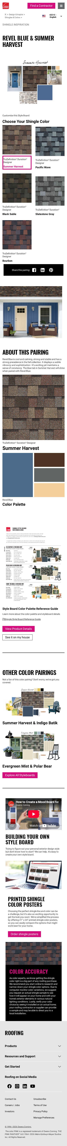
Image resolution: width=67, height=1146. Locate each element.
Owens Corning (5, 5)
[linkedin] (25, 1086)
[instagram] (17, 1086)
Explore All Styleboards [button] (20, 775)
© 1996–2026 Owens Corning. (18, 1126)
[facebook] (9, 1086)
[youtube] (33, 1086)
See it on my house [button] (17, 637)
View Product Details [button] (18, 629)
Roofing (5, 14)
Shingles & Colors (12, 17)
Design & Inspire (16, 14)
